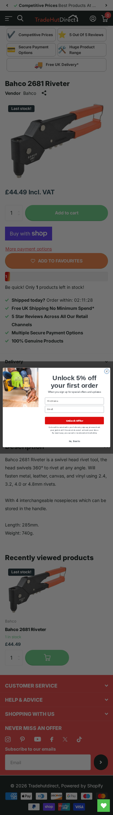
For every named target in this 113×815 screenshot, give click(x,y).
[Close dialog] (106, 371)
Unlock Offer (74, 420)
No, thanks (74, 441)
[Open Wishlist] (103, 805)
